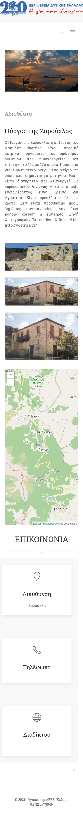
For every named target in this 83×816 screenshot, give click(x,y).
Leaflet (37, 523)
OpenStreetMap (54, 523)
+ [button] (10, 375)
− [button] (10, 382)
